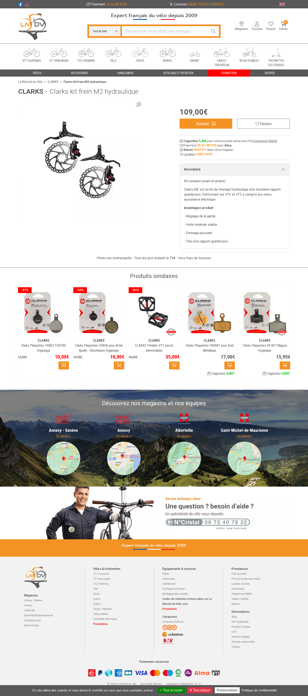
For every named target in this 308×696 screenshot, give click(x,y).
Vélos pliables (100, 614)
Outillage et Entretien (173, 588)
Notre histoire (31, 625)
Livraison (189, 154)
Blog (234, 616)
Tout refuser (201, 690)
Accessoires (168, 578)
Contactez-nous (32, 620)
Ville (95, 588)
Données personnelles (243, 641)
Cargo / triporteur (102, 609)
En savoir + (63, 436)
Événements (238, 588)
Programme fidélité (264, 141)
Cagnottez (223, 374)
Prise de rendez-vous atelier (246, 578)
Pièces (165, 573)
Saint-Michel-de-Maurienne (38, 615)
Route (96, 593)
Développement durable (175, 593)
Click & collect (239, 573)
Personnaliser (227, 690)
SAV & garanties (240, 621)
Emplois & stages (241, 626)
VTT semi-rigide (101, 578)
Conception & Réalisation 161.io (183, 683)
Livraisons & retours (173, 621)
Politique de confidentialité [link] (259, 690)
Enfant (97, 603)
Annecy (28, 605)
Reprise (235, 603)
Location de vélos (241, 583)
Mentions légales (241, 636)
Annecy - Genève (33, 600)
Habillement (169, 583)
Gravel (96, 598)
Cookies (236, 646)
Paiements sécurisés (154, 661)
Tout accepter (172, 690)
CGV (234, 631)
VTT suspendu (101, 573)
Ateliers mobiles (240, 598)
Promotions (229, 73)
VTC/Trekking (100, 583)
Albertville (29, 610)
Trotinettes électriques (105, 619)
